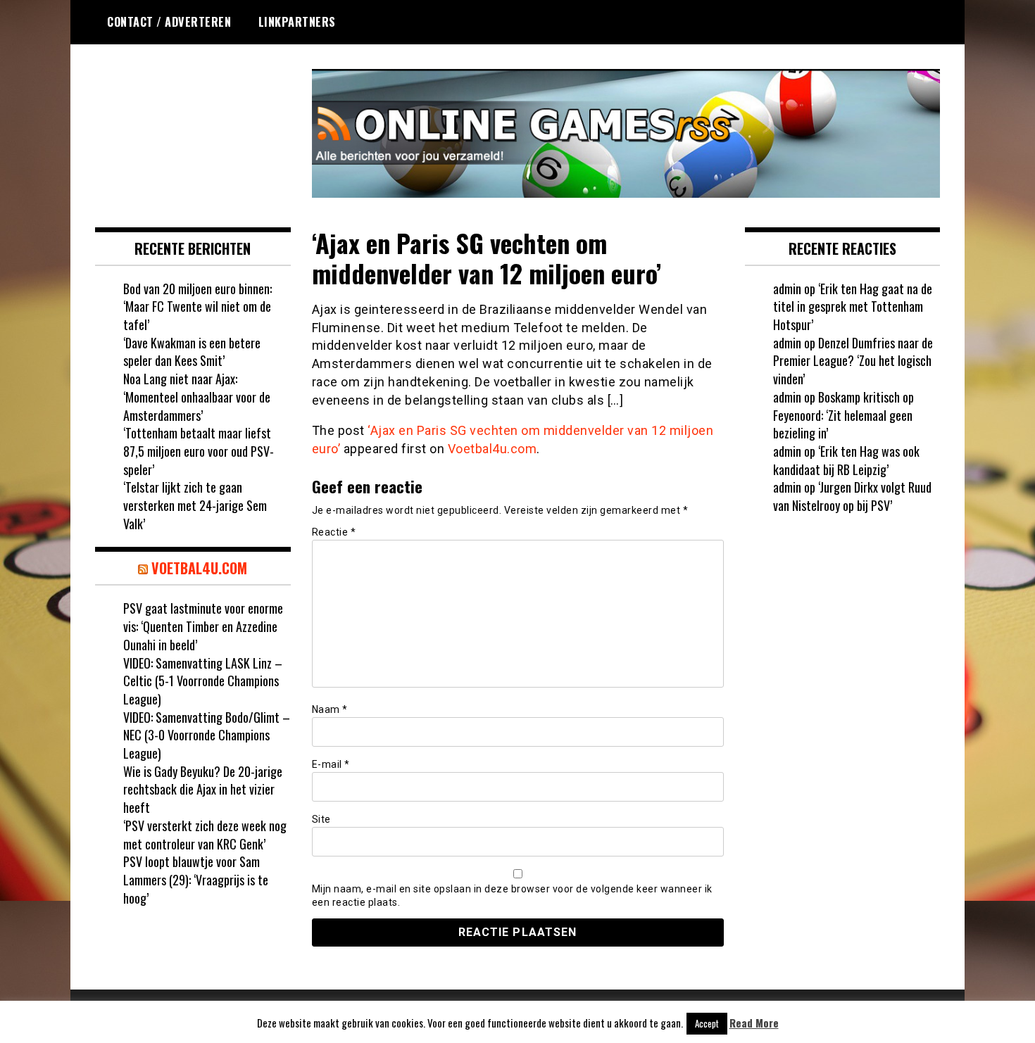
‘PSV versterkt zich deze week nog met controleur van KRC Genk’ (205, 834)
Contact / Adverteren (169, 21)
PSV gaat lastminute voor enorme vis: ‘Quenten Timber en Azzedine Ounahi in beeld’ (203, 626)
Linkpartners (297, 21)
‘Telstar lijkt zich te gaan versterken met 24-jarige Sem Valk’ (195, 505)
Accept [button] (707, 1023)
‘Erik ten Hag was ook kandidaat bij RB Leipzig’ (846, 460)
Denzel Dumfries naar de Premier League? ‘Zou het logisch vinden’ (853, 361)
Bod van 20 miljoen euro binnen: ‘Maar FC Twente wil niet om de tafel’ (197, 306)
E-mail (331, 764)
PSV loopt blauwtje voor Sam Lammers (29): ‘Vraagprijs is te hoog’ (195, 879)
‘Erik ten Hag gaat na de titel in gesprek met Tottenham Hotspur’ (852, 306)
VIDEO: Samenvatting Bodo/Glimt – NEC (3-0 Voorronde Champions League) (206, 735)
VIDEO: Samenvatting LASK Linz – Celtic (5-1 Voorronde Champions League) (202, 681)
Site (321, 819)
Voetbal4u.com (492, 448)
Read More (754, 1023)
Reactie (334, 532)
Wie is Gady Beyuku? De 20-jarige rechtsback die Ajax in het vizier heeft (202, 789)
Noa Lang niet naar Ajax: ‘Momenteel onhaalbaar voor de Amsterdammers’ (196, 396)
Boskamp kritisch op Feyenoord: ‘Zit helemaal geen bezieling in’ (843, 415)
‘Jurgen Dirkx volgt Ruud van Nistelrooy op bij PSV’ (852, 496)
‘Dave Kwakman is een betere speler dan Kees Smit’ (192, 352)
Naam (330, 709)
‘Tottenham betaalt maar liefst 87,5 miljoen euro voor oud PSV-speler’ (198, 451)
